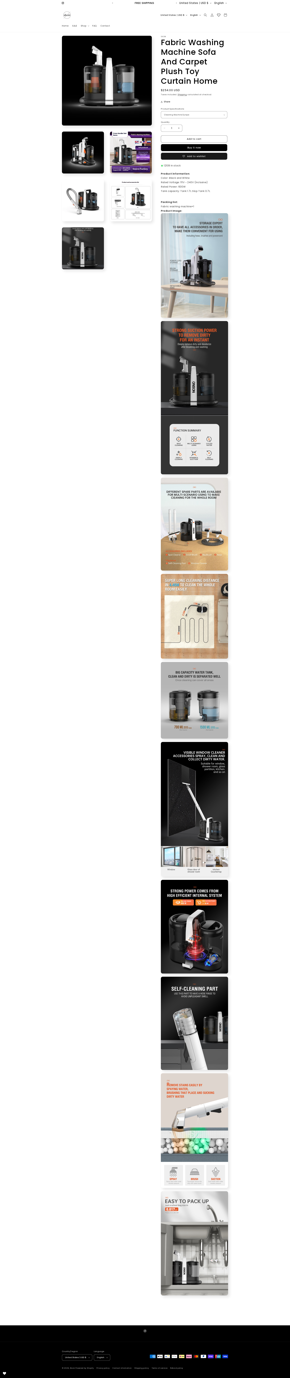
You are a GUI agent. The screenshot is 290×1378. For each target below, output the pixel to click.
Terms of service (159, 1368)
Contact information (122, 1368)
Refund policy (176, 1368)
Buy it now (194, 147)
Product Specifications (172, 108)
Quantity (165, 122)
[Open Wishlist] (218, 15)
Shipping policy (141, 1368)
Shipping (182, 94)
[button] (84, 26)
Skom (72, 1368)
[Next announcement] (176, 3)
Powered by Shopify (85, 1368)
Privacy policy (103, 1368)
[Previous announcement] (112, 3)
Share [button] (167, 101)
